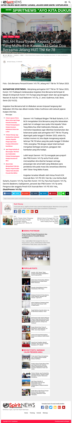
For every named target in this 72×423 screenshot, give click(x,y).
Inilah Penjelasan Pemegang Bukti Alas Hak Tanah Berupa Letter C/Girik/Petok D (40, 304)
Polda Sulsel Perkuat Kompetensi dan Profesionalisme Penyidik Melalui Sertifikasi (34, 235)
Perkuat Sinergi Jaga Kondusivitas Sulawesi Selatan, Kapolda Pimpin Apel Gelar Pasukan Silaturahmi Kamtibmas (40, 375)
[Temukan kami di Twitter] (24, 211)
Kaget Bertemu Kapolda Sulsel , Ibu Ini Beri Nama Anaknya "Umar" (40, 311)
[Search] (70, 2)
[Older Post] (66, 216)
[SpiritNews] (37, 2)
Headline (11, 36)
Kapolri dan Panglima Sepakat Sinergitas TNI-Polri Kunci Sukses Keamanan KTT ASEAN (39, 344)
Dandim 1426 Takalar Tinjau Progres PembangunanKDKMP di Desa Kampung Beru (39, 274)
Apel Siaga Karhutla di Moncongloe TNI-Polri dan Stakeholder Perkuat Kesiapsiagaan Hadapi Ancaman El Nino (39, 384)
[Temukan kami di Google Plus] (32, 211)
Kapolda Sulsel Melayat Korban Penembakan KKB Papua (39, 288)
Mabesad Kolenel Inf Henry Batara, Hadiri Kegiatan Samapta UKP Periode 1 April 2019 (40, 296)
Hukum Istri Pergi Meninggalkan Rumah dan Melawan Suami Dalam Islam (40, 336)
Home (26, 413)
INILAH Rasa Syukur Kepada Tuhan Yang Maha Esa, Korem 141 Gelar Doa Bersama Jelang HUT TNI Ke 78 (34, 45)
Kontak (39, 413)
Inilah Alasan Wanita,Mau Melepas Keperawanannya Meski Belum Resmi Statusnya (40, 281)
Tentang (32, 413)
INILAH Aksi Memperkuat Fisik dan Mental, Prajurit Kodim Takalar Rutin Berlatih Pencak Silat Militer (12, 168)
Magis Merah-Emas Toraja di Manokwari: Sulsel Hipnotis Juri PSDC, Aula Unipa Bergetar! (39, 329)
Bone (5, 36)
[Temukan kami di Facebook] (15, 211)
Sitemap (45, 413)
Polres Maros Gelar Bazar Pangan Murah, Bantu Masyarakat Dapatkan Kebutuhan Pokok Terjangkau (40, 392)
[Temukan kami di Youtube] (36, 211)
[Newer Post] (6, 216)
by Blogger (66, 421)
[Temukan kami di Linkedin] (28, 211)
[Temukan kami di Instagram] (19, 211)
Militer (17, 36)
